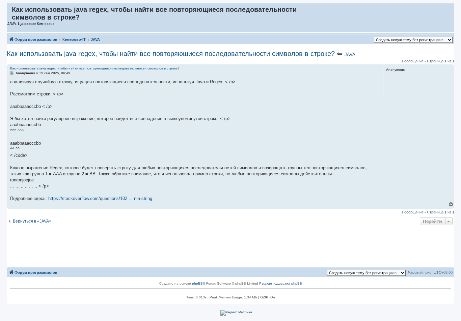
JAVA (350, 54)
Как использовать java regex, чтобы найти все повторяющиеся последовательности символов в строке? (171, 53)
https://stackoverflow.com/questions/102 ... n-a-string (100, 198)
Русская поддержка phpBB (280, 283)
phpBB (197, 283)
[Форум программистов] (9, 11)
